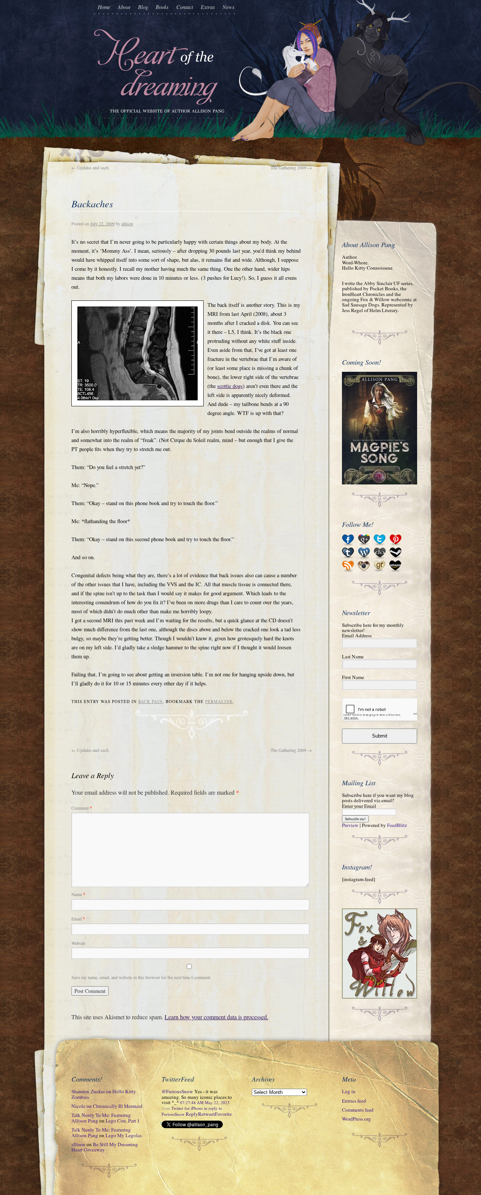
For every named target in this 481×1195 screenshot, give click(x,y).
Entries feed (354, 1100)
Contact (184, 7)
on (103, 1094)
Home (104, 7)
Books (162, 7)
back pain (150, 701)
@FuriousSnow (177, 1091)
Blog (143, 7)
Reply (192, 1114)
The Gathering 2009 (291, 167)
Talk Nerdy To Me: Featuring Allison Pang (101, 1118)
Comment (81, 808)
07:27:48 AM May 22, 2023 (205, 1102)
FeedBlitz (397, 825)
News (228, 7)
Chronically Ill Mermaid (117, 1106)
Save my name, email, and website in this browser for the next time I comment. (141, 977)
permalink (219, 701)
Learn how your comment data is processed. (216, 1017)
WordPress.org (356, 1118)
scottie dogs (230, 385)
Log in (348, 1091)
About (124, 7)
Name (78, 894)
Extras (208, 7)
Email (78, 919)
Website (78, 943)
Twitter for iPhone (187, 1108)
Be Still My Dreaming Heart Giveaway (104, 1147)
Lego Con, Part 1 (123, 1120)
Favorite (223, 1114)
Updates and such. (90, 167)
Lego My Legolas (124, 1135)
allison (127, 223)
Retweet (206, 1114)
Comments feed (358, 1109)
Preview (350, 825)
